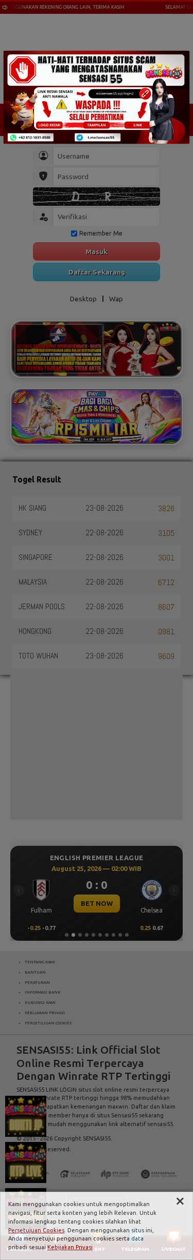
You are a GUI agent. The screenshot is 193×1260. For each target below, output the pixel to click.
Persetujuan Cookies (36, 1230)
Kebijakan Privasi (70, 1247)
